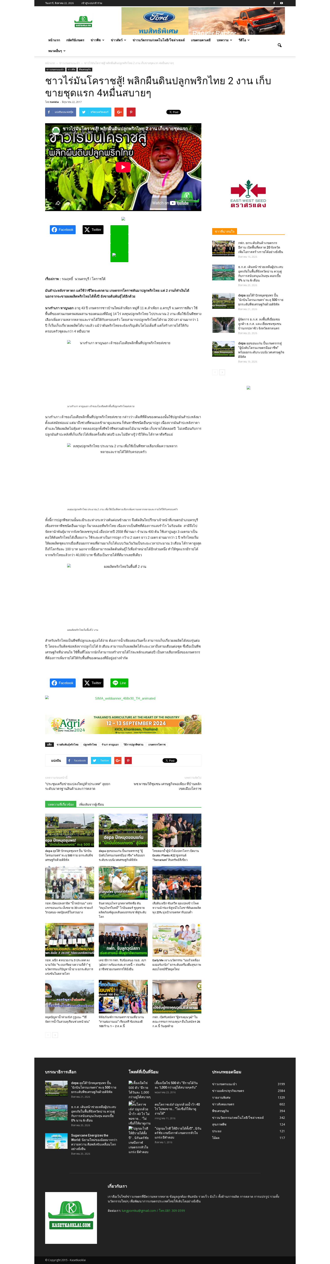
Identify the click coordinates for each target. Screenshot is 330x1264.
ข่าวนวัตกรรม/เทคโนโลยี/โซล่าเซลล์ (159, 40)
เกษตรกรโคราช (156, 744)
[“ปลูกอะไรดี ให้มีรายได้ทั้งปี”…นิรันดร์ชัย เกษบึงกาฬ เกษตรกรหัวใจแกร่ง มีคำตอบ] (140, 1140)
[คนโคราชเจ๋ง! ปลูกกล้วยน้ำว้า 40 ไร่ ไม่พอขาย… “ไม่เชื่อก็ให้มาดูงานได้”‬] (140, 1116)
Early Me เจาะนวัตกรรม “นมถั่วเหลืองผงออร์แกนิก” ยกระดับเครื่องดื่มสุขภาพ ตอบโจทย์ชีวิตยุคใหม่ (176, 965)
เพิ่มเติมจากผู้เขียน (91, 804)
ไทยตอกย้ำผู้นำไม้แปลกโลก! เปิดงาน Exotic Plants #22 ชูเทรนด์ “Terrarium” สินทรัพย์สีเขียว (175, 855)
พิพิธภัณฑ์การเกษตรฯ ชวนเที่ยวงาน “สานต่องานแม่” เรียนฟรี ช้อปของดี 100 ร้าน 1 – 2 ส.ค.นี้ (121, 1022)
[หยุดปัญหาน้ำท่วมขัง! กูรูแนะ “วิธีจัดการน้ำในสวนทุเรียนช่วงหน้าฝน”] (69, 996)
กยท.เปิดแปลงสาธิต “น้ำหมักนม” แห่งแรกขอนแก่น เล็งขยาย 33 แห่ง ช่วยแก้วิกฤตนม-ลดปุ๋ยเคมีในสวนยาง (69, 908)
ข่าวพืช (96, 40)
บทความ (223, 40)
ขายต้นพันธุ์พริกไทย (67, 744)
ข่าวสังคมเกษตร (223, 1104)
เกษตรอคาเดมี (201, 40)
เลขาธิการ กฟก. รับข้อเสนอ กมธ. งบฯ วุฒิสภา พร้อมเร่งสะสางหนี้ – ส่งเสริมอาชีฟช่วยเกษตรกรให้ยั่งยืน (122, 965)
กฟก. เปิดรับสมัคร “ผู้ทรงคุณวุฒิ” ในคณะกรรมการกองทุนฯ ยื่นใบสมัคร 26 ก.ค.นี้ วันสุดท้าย (176, 1022)
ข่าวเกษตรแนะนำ (55, 69)
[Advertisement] (248, 136)
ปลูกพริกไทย (90, 744)
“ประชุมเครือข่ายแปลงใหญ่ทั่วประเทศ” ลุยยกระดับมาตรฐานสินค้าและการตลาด (77, 786)
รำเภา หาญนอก (110, 744)
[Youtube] (281, 3)
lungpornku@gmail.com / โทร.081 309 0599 (153, 1210)
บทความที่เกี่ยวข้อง (61, 804)
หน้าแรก (54, 40)
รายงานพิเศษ (221, 1097)
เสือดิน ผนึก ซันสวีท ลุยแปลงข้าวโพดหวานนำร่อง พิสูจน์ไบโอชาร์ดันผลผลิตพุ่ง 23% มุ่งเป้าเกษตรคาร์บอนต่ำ (176, 908)
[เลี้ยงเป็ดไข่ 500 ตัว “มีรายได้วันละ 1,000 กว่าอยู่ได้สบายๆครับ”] (140, 1092)
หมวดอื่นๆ (55, 51)
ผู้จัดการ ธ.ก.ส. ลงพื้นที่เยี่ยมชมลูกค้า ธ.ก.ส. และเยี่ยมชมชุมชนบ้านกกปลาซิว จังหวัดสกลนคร (259, 324)
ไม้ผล (216, 1138)
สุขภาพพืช (219, 1124)
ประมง (216, 1131)
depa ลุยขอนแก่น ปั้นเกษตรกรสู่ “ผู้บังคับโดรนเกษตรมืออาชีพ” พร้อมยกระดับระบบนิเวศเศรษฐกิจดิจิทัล (122, 855)
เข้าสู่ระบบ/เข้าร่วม (91, 3)
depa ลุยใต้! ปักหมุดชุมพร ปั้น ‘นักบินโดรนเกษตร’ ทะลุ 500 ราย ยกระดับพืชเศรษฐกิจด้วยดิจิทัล (69, 855)
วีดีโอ (242, 40)
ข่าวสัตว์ (117, 40)
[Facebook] (274, 3)
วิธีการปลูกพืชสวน (133, 744)
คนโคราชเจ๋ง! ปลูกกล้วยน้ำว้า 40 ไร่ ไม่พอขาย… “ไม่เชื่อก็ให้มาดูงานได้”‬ (177, 1109)
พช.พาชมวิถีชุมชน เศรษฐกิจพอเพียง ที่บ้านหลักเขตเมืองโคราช (167, 786)
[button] (279, 45)
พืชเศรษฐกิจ (85, 69)
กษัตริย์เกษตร (75, 40)
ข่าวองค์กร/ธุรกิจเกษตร (228, 1091)
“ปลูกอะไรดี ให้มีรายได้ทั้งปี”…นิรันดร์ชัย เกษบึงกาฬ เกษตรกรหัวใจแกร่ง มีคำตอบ (178, 1133)
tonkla (54, 102)
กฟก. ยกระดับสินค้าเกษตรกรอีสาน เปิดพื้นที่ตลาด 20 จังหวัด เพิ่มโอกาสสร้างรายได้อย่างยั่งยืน (260, 247)
